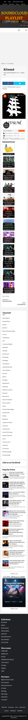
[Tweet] (19, 83)
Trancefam (4, 700)
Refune (4, 416)
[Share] (8, 83)
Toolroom (23, 3)
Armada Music (6, 321)
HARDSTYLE (4, 654)
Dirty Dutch (11, 3)
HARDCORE (4, 651)
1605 (5, 1)
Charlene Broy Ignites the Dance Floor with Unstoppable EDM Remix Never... (16, 531)
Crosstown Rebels (7, 344)
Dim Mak (4, 351)
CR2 (3, 341)
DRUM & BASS (5, 631)
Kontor (17, 3)
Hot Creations (6, 370)
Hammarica (4, 697)
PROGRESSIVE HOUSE (7, 659)
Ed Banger (5, 360)
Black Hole (22, 707)
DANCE (3, 625)
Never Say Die (6, 403)
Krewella (4, 380)
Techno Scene (6, 442)
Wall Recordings (6, 452)
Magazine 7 (22, 716)
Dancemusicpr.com (6, 685)
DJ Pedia (3, 688)
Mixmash (4, 393)
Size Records (6, 429)
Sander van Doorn (7, 422)
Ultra (16, 707)
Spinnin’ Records (7, 435)
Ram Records (7, 300)
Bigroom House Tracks (7, 679)
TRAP (2, 671)
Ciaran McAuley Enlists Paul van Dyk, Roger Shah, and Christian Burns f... (16, 562)
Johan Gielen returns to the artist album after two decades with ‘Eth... (17, 502)
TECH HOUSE (5, 662)
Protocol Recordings (8, 409)
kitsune (7, 296)
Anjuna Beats (6, 318)
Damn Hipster (5, 682)
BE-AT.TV (4, 328)
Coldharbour (5, 337)
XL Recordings (6, 455)
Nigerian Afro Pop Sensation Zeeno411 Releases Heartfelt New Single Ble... (17, 512)
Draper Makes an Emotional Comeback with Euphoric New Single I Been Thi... (17, 552)
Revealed (5, 419)
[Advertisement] (14, 47)
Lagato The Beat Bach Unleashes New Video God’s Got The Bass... (17, 542)
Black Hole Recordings (18, 1)
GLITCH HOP (4, 642)
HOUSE (3, 657)
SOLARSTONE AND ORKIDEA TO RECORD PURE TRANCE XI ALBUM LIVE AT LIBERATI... (17, 483)
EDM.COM (4, 707)
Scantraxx (21, 303)
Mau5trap (5, 386)
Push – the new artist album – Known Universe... (17, 492)
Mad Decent (5, 383)
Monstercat (5, 396)
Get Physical (5, 364)
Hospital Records (7, 367)
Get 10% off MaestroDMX (14, 577)
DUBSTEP (4, 634)
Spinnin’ (6, 710)
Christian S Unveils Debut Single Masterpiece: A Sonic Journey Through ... (16, 473)
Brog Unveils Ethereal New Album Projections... (16, 521)
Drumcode (5, 357)
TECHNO (3, 665)
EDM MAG (19, 710)
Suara (4, 439)
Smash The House (7, 432)
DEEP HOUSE (5, 628)
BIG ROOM (4, 622)
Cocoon (4, 334)
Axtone (9, 1)
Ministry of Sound (7, 390)
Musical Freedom (7, 399)
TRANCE (3, 668)
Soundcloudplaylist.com (12, 73)
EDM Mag (3, 691)
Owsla (4, 406)
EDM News (13, 710)
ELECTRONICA (5, 639)
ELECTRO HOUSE (6, 637)
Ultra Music (5, 448)
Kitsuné (4, 373)
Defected (5, 3)
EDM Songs (4, 694)
